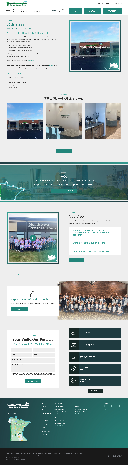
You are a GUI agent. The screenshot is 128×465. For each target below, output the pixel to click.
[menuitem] (8, 459)
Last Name (37, 349)
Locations (45, 420)
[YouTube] (119, 406)
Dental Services (46, 413)
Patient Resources (47, 417)
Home (44, 406)
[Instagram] (108, 406)
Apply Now (75, 10)
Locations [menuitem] (52, 11)
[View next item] (66, 144)
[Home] (16, 3)
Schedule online (112, 10)
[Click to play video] (33, 238)
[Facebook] (105, 406)
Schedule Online (47, 431)
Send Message (32, 381)
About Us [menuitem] (15, 11)
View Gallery (63, 151)
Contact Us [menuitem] (62, 11)
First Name (15, 349)
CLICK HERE (30, 60)
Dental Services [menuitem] (24, 11)
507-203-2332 (117, 3)
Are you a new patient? (18, 359)
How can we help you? (18, 364)
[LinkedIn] (112, 406)
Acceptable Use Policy (43, 376)
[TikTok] (116, 406)
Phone (13, 354)
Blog (43, 427)
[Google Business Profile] (105, 410)
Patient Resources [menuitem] (37, 11)
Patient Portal (92, 10)
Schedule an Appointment (63, 190)
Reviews (44, 424)
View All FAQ (76, 260)
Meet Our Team (19, 309)
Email (35, 354)
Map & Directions (59, 414)
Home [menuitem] (8, 11)
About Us (44, 410)
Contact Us (94, 391)
